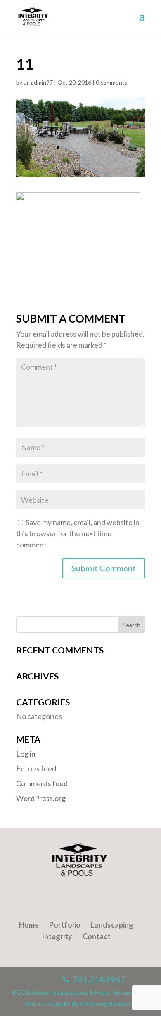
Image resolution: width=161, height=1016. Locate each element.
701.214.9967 (97, 979)
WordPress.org (41, 798)
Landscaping (112, 924)
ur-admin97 (38, 82)
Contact (97, 936)
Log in (26, 753)
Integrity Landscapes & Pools (71, 992)
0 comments (112, 82)
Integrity (57, 936)
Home (29, 924)
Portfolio (64, 924)
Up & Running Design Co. (104, 1003)
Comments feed (42, 783)
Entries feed (36, 768)
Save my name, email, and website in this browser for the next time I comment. (78, 533)
